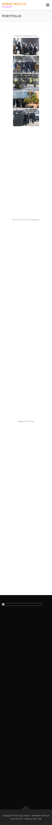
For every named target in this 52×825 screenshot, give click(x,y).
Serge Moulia (14, 4)
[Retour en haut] (26, 809)
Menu (47, 5)
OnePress (36, 815)
